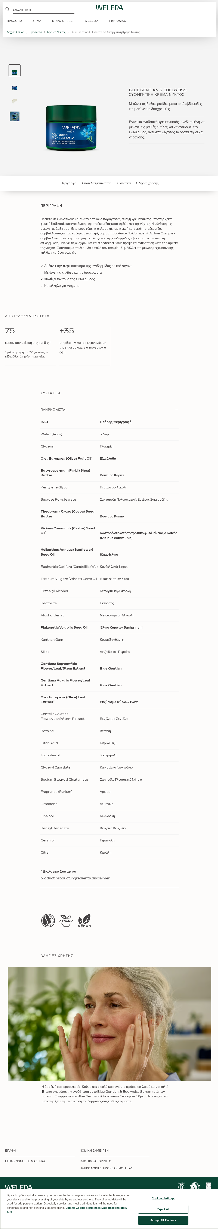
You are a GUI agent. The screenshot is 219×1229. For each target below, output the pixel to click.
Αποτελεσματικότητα (96, 183)
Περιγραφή (68, 183)
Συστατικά (124, 183)
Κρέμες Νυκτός (56, 32)
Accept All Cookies (163, 1220)
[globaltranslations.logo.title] (109, 7)
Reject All (163, 1209)
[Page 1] (14, 70)
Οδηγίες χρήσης (147, 183)
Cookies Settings (163, 1198)
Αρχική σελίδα (15, 32)
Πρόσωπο (36, 32)
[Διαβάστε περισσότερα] (48, 920)
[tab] (15, 70)
